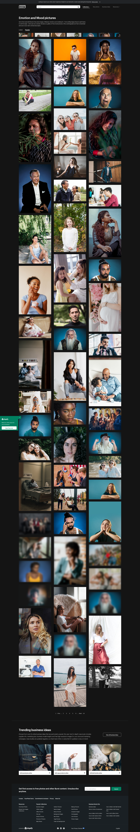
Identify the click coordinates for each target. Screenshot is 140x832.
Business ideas (106, 7)
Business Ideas (92, 806)
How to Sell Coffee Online (112, 813)
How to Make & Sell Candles (112, 815)
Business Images (40, 806)
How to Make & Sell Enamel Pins (112, 810)
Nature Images (57, 809)
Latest (21, 30)
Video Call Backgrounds (59, 821)
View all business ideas (112, 735)
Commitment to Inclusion (41, 798)
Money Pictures (57, 811)
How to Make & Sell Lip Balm (95, 813)
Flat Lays (38, 814)
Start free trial (9, 428)
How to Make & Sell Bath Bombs (113, 806)
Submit (116, 789)
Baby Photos (39, 821)
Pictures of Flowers (40, 819)
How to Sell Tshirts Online (95, 818)
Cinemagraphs (74, 814)
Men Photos (56, 816)
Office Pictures (39, 811)
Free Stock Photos (23, 806)
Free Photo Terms (29, 798)
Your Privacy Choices (76, 828)
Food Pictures (74, 809)
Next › (80, 713)
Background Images (58, 814)
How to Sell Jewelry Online (95, 815)
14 (83, 713)
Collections (86, 7)
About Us (57, 798)
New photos (96, 7)
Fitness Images (74, 819)
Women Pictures (40, 816)
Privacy (52, 798)
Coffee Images (39, 809)
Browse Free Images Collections (23, 810)
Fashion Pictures (58, 806)
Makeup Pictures (75, 806)
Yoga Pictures (57, 819)
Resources (116, 7)
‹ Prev (58, 713)
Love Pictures (74, 816)
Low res (46, 86)
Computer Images (75, 811)
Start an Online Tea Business (95, 809)
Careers (21, 798)
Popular (27, 30)
